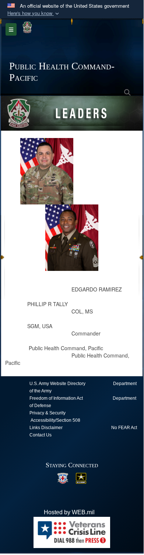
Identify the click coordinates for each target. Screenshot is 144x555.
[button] (33, 13)
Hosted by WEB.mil (69, 512)
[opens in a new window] (62, 478)
